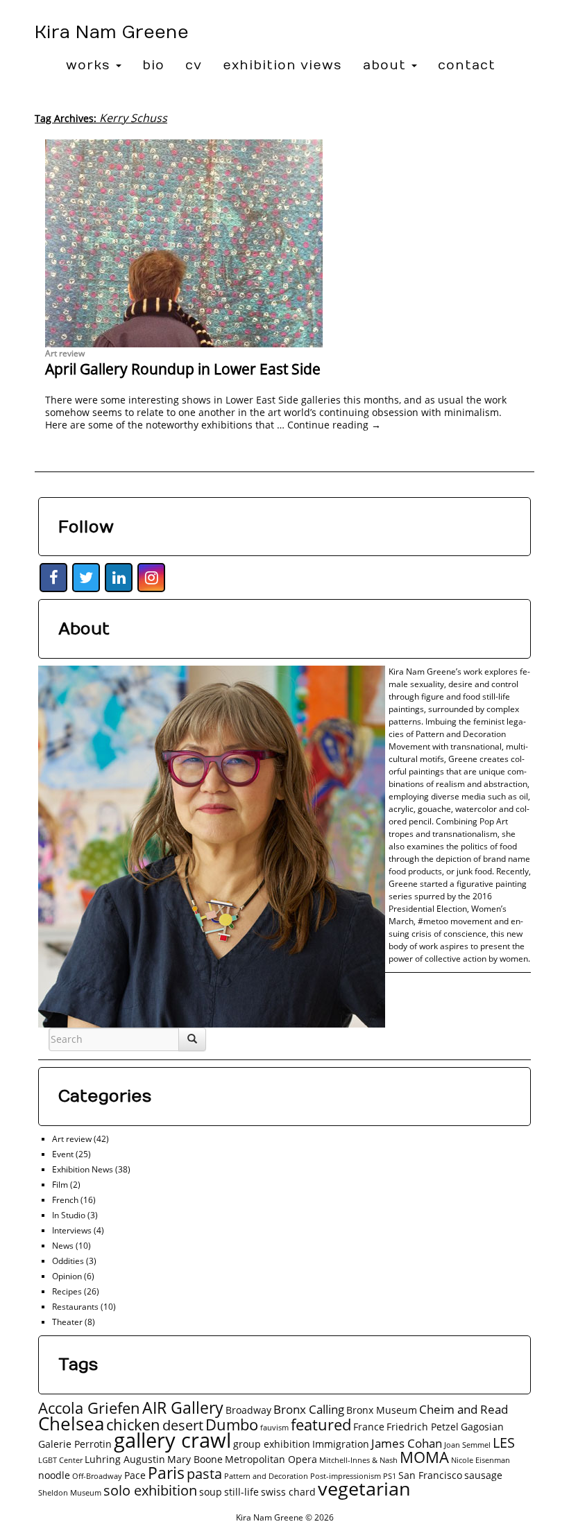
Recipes (67, 1291)
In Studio (68, 1215)
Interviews (72, 1230)
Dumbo (231, 1424)
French (65, 1200)
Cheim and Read (463, 1409)
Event (63, 1154)
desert (182, 1425)
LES (504, 1442)
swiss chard (288, 1491)
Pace (135, 1475)
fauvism (274, 1427)
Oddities (68, 1261)
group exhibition (271, 1444)
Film (60, 1184)
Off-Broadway (97, 1476)
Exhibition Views (282, 65)
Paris (166, 1473)
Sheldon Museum (69, 1493)
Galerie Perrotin (75, 1444)
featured (321, 1424)
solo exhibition (150, 1490)
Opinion (67, 1276)
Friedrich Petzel (423, 1426)
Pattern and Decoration (266, 1476)
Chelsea (71, 1423)
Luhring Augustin (125, 1459)
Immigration (340, 1444)
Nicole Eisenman (480, 1460)
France (368, 1426)
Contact (466, 65)
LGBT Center (60, 1460)
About (386, 65)
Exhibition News (82, 1169)
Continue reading (334, 424)
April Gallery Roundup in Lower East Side (183, 369)
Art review (65, 353)
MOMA (424, 1457)
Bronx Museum (381, 1410)
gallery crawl (172, 1440)
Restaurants (75, 1307)
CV (193, 65)
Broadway (248, 1410)
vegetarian (364, 1488)
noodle (54, 1475)
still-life (241, 1491)
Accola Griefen (89, 1408)
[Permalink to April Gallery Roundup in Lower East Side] (284, 243)
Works (90, 65)
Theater (67, 1322)
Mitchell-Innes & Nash (358, 1460)
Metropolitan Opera (271, 1459)
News (63, 1246)
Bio (153, 65)
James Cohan (406, 1443)
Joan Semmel (467, 1445)
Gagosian (482, 1426)
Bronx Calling (308, 1409)
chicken (133, 1424)
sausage (483, 1475)
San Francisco (430, 1475)
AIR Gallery (182, 1407)
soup (210, 1491)
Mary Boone (195, 1459)
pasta (204, 1473)
